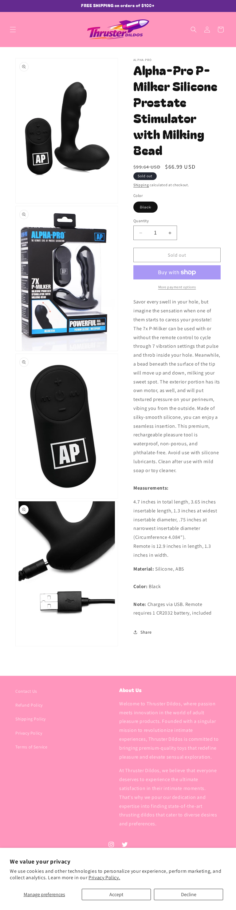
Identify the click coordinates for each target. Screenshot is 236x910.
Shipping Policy (30, 719)
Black (149, 208)
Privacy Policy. (104, 877)
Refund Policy (29, 705)
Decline (188, 894)
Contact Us (26, 691)
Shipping (141, 184)
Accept (116, 894)
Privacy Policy (28, 733)
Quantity (141, 220)
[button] (13, 29)
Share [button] (146, 632)
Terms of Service (31, 747)
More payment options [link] (177, 287)
